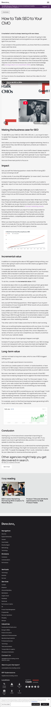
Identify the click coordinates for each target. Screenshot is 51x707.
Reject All (45, 704)
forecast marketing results (34, 206)
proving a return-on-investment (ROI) (17, 65)
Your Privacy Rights (6, 704)
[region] (25, 702)
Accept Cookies (35, 704)
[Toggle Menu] (48, 2)
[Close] (48, 699)
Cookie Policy (34, 701)
